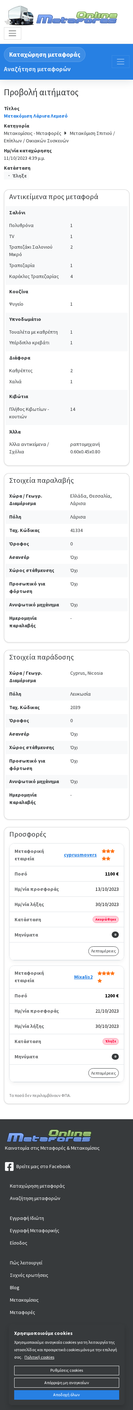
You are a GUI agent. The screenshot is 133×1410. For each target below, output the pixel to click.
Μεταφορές (22, 1312)
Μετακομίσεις (24, 1300)
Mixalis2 (83, 977)
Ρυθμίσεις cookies (66, 1370)
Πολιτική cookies (39, 1357)
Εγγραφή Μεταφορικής (34, 1230)
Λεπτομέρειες (103, 950)
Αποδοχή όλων (66, 1394)
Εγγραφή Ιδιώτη (27, 1218)
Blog (15, 1287)
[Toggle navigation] (12, 33)
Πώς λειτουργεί (26, 1262)
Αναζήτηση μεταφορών (37, 69)
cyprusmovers (80, 854)
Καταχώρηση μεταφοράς (44, 54)
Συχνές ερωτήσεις (29, 1275)
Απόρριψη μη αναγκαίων (66, 1382)
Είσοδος (18, 1243)
